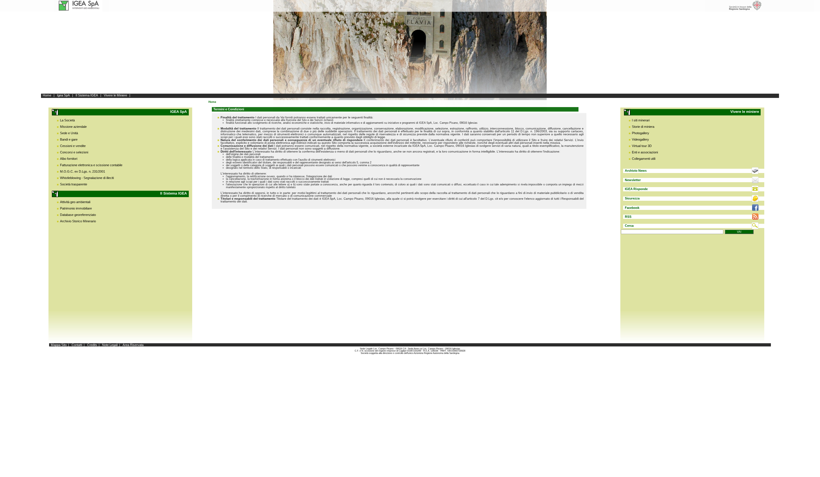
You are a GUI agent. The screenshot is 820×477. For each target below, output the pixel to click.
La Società (67, 120)
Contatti (77, 345)
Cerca (629, 225)
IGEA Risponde (636, 189)
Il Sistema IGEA (87, 95)
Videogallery (640, 139)
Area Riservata (133, 345)
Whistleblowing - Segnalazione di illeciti (87, 178)
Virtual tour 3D (642, 146)
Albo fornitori (68, 158)
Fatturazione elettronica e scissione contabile (91, 165)
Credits (92, 345)
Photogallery (640, 133)
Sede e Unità (69, 133)
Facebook (632, 207)
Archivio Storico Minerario (78, 221)
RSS (628, 216)
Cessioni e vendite (73, 146)
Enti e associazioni (645, 152)
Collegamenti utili (643, 158)
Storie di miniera (643, 126)
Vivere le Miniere (115, 95)
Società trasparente (73, 184)
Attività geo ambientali (75, 202)
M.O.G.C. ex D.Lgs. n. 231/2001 (82, 171)
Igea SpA (63, 95)
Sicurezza (632, 198)
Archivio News (636, 170)
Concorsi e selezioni (74, 152)
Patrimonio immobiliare (76, 208)
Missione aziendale (73, 126)
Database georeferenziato (78, 215)
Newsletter (633, 180)
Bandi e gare (69, 139)
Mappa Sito (59, 345)
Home (47, 95)
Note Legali (110, 345)
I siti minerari (641, 120)
